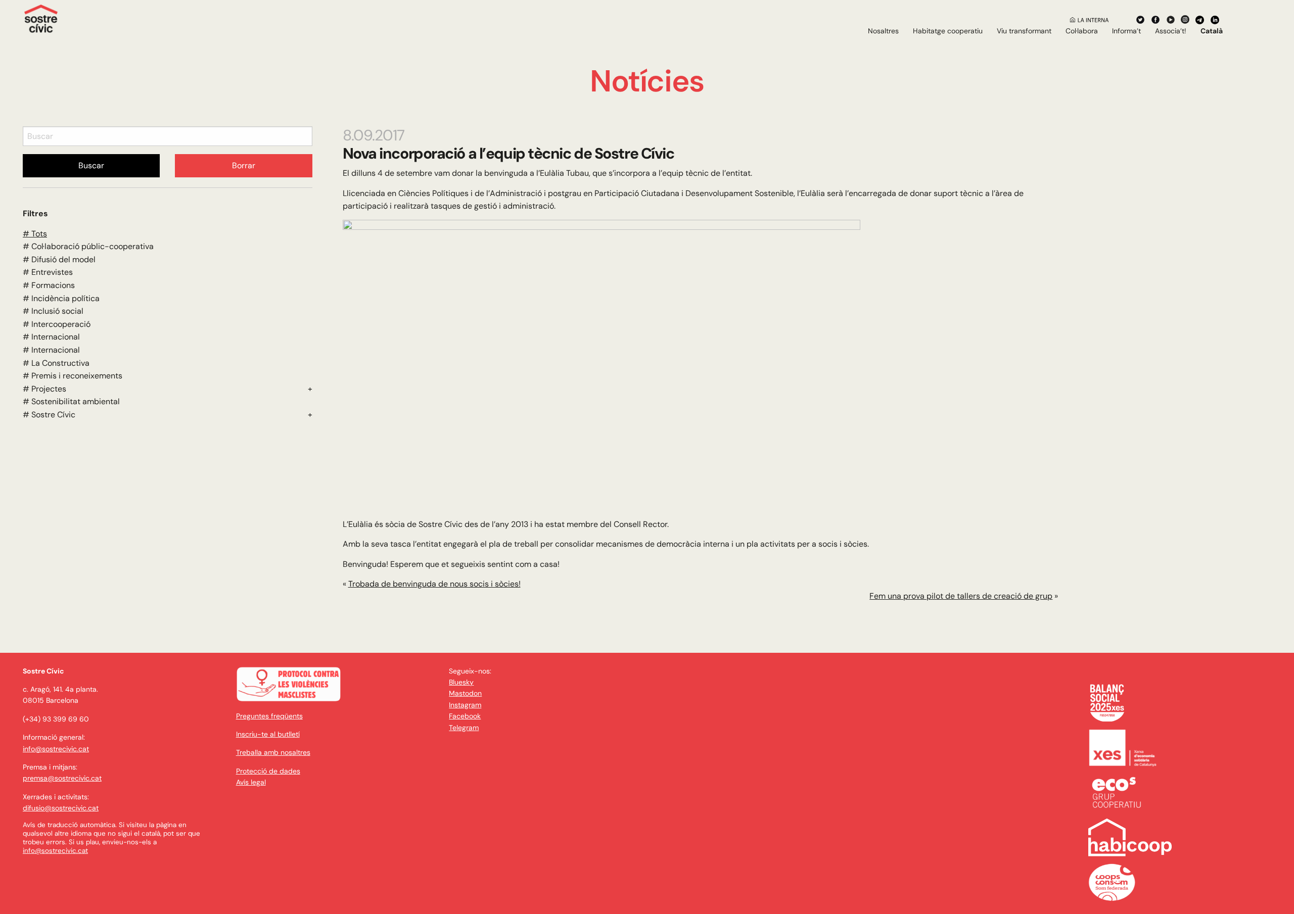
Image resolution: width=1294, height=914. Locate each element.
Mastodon (465, 693)
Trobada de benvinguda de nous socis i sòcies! (434, 584)
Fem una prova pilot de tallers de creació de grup (960, 596)
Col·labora (1082, 30)
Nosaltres (883, 30)
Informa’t (1126, 30)
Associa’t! (1170, 30)
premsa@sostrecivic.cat (62, 778)
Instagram (465, 704)
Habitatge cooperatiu (948, 30)
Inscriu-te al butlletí (268, 734)
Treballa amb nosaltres (273, 752)
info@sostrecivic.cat (56, 748)
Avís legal (251, 782)
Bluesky (461, 682)
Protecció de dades (268, 771)
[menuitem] (883, 31)
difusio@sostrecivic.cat (61, 807)
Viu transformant (1024, 30)
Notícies (647, 81)
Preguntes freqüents (269, 715)
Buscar (91, 165)
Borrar (243, 165)
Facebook (465, 715)
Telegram (464, 727)
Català (1211, 30)
